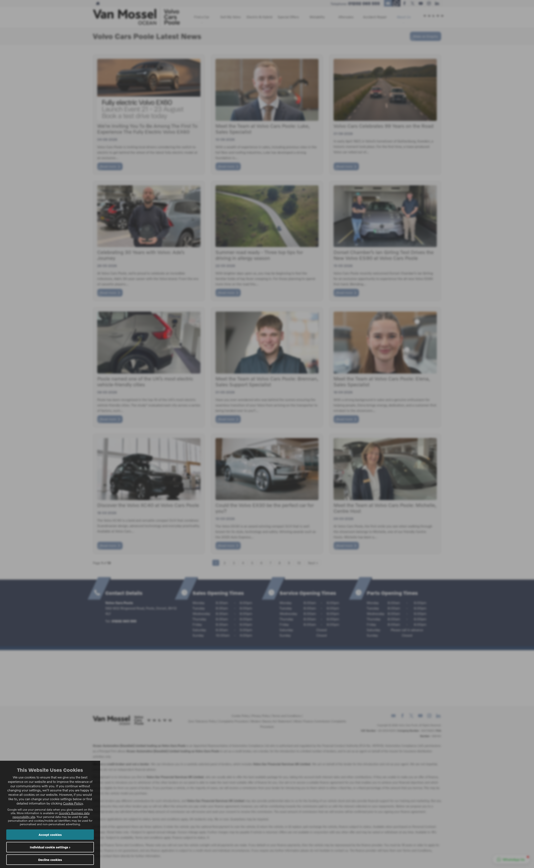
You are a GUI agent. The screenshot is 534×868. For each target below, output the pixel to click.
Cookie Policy (73, 803)
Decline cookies (50, 860)
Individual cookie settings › (50, 847)
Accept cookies (50, 834)
